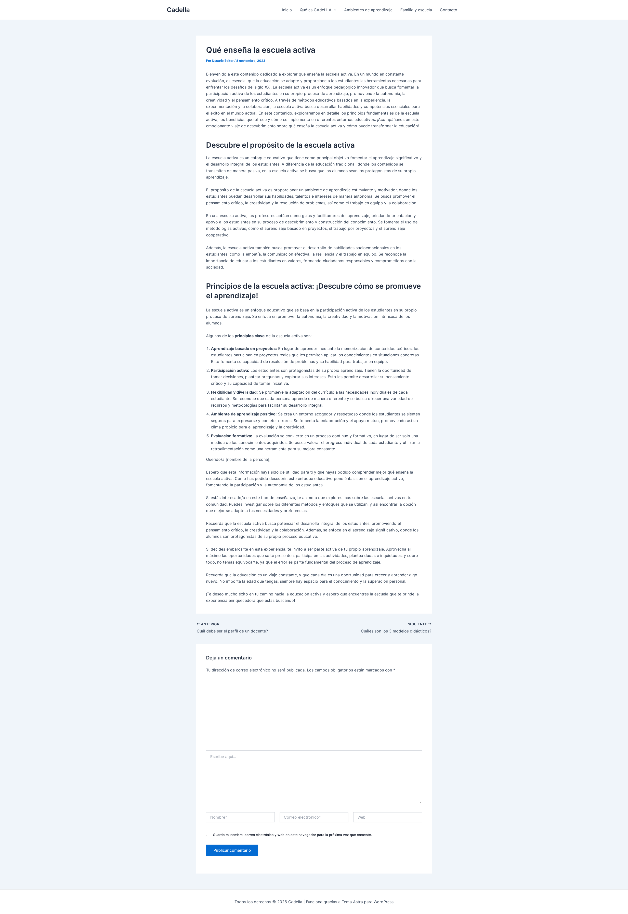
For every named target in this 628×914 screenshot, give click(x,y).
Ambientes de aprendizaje (368, 9)
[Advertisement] (314, 713)
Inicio (287, 9)
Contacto (448, 9)
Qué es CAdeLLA (315, 9)
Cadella (178, 9)
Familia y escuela (416, 9)
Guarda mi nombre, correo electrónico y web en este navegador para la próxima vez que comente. (292, 835)
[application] (333, 10)
